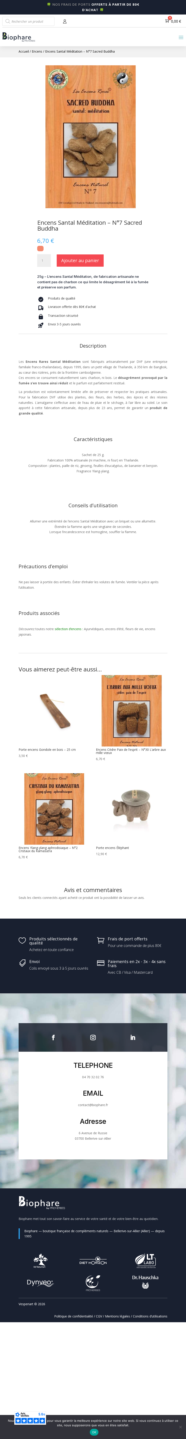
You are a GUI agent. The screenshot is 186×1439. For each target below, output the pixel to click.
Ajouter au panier (80, 260)
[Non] (180, 1427)
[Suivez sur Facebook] (53, 1037)
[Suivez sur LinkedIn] (132, 1037)
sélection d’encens (68, 629)
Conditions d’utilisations (150, 1316)
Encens (37, 51)
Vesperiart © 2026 (32, 1304)
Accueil (24, 51)
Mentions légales (117, 1316)
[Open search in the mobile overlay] (28, 21)
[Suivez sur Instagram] (93, 1037)
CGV (99, 1316)
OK (94, 1432)
